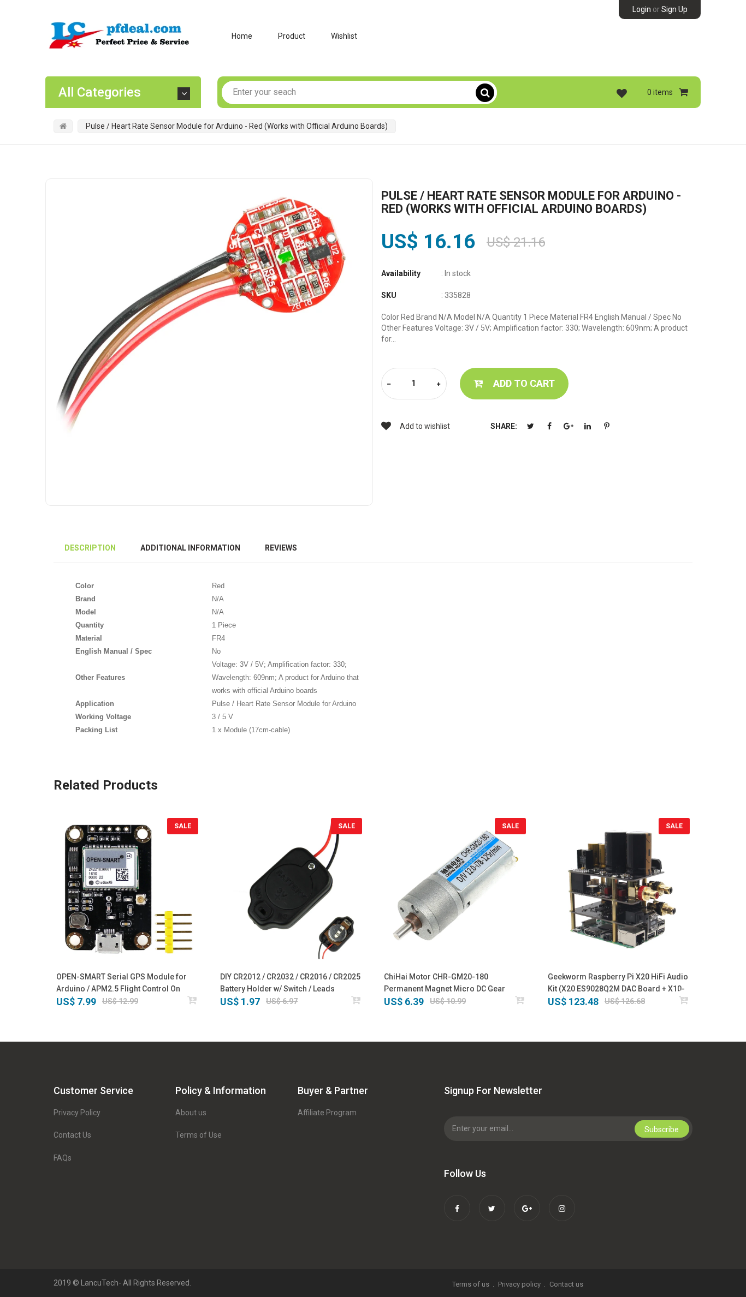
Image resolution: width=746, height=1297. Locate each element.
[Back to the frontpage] (63, 126)
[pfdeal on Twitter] (492, 1201)
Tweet (530, 426)
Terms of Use (198, 1135)
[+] (438, 384)
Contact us (566, 1284)
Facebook (549, 426)
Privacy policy (519, 1284)
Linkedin (587, 426)
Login (641, 9)
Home (242, 36)
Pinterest (606, 426)
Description (90, 547)
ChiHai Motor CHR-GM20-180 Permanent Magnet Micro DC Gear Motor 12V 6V (444, 983)
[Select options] (356, 1000)
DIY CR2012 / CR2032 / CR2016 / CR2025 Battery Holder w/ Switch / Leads (290, 982)
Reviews (281, 547)
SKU (388, 295)
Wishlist (344, 36)
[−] (389, 384)
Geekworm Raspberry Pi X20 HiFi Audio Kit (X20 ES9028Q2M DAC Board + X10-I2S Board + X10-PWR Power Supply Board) (618, 983)
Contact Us (72, 1135)
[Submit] (192, 1000)
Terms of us (470, 1284)
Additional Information (190, 547)
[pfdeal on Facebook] (457, 1201)
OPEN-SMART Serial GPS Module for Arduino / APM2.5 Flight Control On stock (121, 983)
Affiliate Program (327, 1112)
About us (190, 1112)
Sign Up (674, 9)
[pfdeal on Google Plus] (527, 1201)
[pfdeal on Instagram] (562, 1201)
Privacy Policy (77, 1112)
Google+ (568, 426)
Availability (401, 273)
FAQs (63, 1157)
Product (291, 36)
